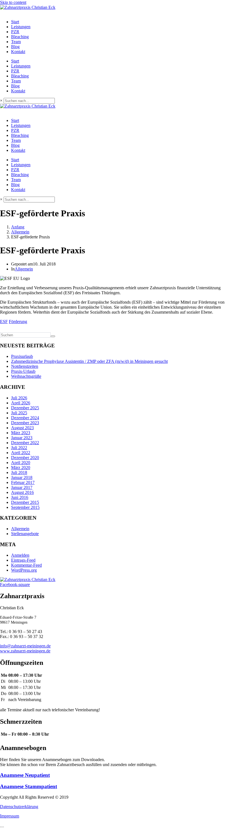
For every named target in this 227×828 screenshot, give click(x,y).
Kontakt (18, 51)
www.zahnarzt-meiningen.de (25, 651)
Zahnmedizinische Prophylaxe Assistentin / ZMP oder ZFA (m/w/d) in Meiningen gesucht (89, 361)
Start (15, 21)
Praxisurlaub (22, 356)
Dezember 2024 (25, 417)
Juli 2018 (19, 472)
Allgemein (24, 269)
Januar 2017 (21, 487)
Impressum (9, 816)
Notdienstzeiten (24, 366)
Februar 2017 (23, 482)
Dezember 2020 (25, 457)
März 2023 (20, 432)
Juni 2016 (19, 497)
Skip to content (13, 2)
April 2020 (20, 462)
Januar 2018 (21, 477)
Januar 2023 (21, 437)
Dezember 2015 (25, 502)
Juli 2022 (19, 447)
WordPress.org (24, 570)
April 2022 (20, 452)
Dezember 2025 (25, 407)
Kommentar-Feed (26, 565)
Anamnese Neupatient (25, 775)
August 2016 (22, 492)
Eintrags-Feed (23, 560)
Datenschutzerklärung (19, 806)
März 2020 (20, 467)
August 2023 (22, 427)
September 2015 (25, 507)
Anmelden (20, 555)
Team (16, 41)
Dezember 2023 (25, 422)
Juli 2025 (19, 412)
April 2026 (20, 402)
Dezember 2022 (25, 442)
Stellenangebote (25, 533)
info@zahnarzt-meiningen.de (25, 646)
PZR (15, 31)
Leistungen (20, 26)
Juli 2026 (19, 397)
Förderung (18, 321)
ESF (4, 321)
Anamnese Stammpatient (28, 786)
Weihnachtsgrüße (26, 376)
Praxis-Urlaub (23, 371)
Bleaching (20, 36)
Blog (15, 46)
